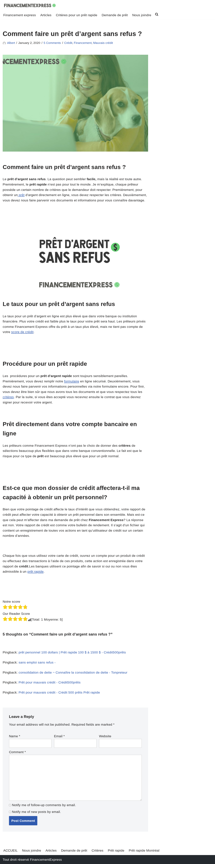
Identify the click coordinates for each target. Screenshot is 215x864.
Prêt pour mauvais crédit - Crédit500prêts (50, 682)
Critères (97, 850)
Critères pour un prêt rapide (76, 15)
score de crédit (22, 332)
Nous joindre (141, 15)
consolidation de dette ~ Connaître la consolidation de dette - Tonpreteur (73, 672)
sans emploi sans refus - (37, 662)
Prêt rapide (116, 850)
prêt (21, 195)
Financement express (19, 15)
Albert (11, 42)
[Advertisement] (185, 61)
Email (59, 736)
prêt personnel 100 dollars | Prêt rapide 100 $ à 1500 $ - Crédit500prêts (72, 652)
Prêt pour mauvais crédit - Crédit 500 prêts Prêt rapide (59, 692)
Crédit (68, 42)
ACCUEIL (10, 850)
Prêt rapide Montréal (144, 850)
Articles (45, 15)
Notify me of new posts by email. (36, 812)
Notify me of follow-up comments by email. (44, 805)
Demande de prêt (115, 15)
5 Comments (52, 42)
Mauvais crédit (103, 42)
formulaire (71, 381)
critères (8, 397)
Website (105, 736)
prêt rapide (35, 571)
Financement (83, 42)
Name (14, 736)
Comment (17, 752)
